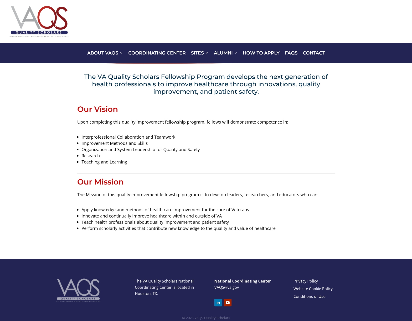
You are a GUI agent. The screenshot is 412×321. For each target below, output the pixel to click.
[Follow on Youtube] (228, 302)
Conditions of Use (309, 296)
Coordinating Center (157, 53)
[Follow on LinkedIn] (218, 302)
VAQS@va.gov (226, 287)
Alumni (223, 53)
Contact (314, 53)
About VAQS (102, 53)
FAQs (291, 53)
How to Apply (261, 53)
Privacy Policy (306, 281)
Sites (197, 53)
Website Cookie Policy (313, 288)
